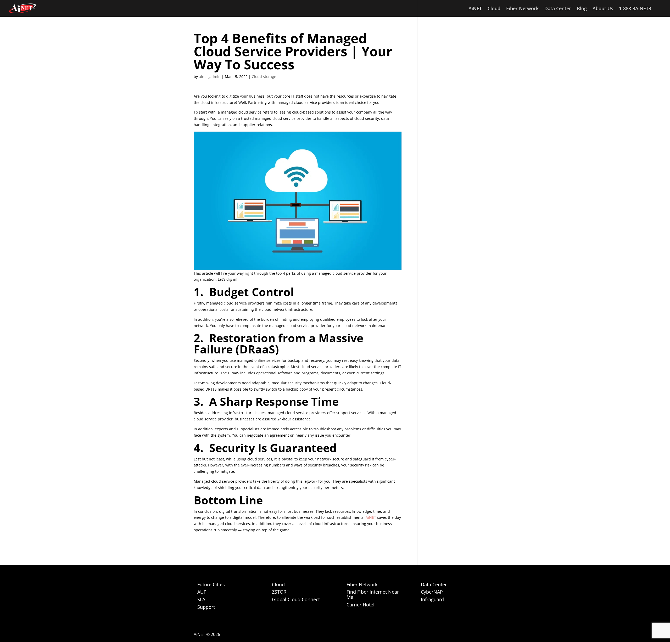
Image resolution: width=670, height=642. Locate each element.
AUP (201, 592)
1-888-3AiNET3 (635, 9)
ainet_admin (210, 76)
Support (206, 607)
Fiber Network (522, 9)
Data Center (557, 9)
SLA (201, 599)
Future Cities (211, 584)
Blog (582, 9)
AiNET (475, 9)
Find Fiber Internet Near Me (373, 594)
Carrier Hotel (361, 604)
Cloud (494, 9)
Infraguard (432, 599)
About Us (603, 9)
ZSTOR (279, 592)
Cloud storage (264, 76)
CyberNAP (432, 592)
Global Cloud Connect (296, 599)
